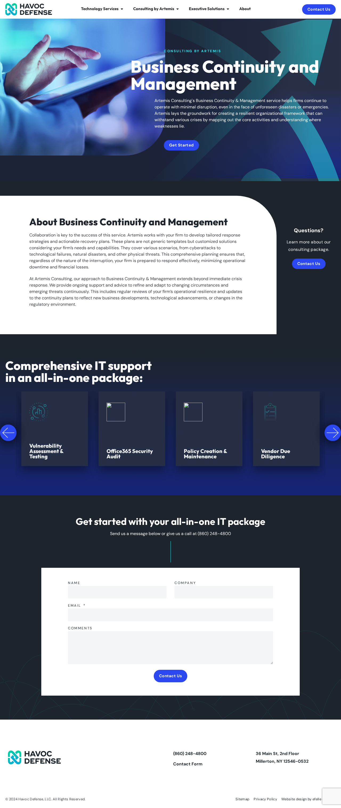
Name (74, 583)
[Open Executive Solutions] (228, 9)
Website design (294, 799)
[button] (8, 433)
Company (185, 583)
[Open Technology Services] (122, 9)
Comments (80, 628)
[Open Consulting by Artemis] (178, 9)
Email (75, 606)
